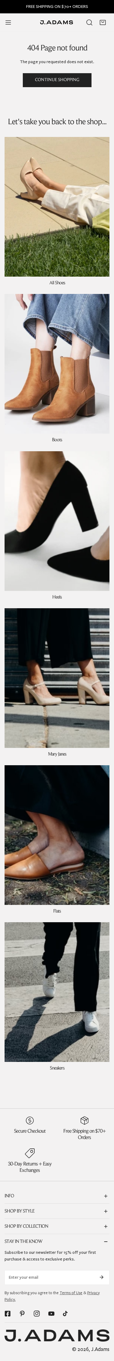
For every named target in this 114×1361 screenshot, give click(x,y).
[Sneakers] (57, 992)
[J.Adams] (56, 22)
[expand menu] (8, 22)
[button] (102, 22)
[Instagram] (36, 1313)
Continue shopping (57, 80)
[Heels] (57, 521)
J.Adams (100, 1349)
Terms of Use (71, 1293)
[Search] (89, 22)
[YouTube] (51, 1313)
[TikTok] (66, 1313)
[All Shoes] (57, 207)
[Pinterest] (22, 1313)
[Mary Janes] (57, 678)
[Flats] (57, 835)
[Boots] (57, 364)
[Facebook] (7, 1313)
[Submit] (101, 1277)
